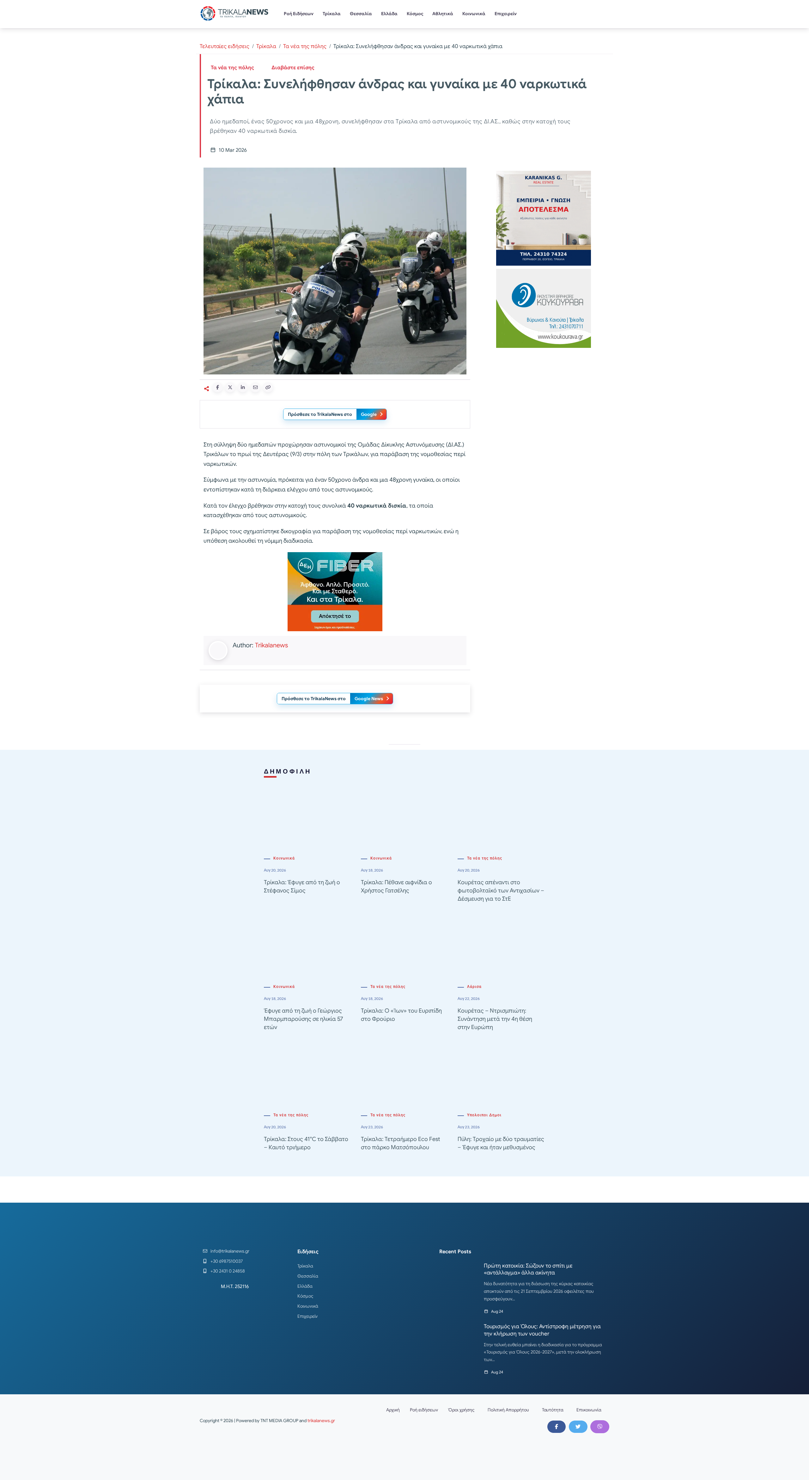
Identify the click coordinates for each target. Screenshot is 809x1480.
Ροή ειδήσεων (424, 1410)
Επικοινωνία (588, 1410)
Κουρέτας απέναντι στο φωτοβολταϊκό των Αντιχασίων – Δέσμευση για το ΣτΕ (501, 890)
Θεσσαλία (361, 13)
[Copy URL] (268, 387)
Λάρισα (474, 986)
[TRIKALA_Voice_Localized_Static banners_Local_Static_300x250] (335, 591)
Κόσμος (415, 13)
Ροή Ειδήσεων (298, 13)
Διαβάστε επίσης (292, 68)
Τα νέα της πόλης (304, 46)
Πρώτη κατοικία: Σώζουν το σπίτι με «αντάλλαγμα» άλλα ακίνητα (528, 1269)
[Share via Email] (255, 387)
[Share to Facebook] (217, 387)
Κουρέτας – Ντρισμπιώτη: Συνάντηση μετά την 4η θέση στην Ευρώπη (495, 1019)
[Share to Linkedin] (243, 387)
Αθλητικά (442, 13)
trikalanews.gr (321, 1420)
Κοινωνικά (473, 13)
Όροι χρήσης (461, 1410)
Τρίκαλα (332, 13)
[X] (578, 1426)
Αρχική (393, 1410)
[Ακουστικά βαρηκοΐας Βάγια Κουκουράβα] (543, 308)
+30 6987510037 (226, 1261)
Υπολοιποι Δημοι (484, 1115)
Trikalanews (271, 645)
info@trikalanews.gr (229, 1251)
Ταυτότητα (552, 1410)
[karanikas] (543, 217)
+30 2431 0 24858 (227, 1271)
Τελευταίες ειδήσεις (224, 46)
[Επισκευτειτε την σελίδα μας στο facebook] (556, 1426)
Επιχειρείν (506, 13)
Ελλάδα (389, 13)
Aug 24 (497, 1311)
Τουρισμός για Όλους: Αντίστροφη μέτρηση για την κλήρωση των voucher (542, 1330)
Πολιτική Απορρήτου (508, 1410)
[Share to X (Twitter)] (230, 387)
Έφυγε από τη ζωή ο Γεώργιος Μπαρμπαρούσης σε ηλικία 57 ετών (303, 1019)
